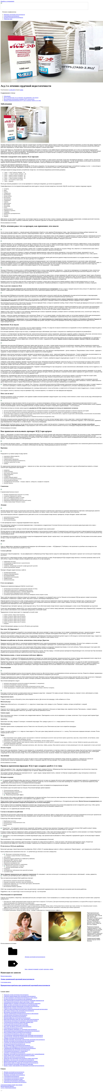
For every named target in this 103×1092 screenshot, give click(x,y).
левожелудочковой (33, 969)
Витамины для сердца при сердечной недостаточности (19, 1060)
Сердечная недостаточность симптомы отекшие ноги (18, 1022)
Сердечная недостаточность (11, 16)
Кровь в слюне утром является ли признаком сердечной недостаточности (24, 1065)
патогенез (46, 969)
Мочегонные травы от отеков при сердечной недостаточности (21, 1062)
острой (41, 969)
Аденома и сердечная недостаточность (14, 1052)
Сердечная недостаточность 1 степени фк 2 (16, 1051)
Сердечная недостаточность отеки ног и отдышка (17, 1033)
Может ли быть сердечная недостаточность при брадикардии (20, 1005)
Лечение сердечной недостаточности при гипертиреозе (19, 1041)
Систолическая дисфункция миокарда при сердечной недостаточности (23, 1035)
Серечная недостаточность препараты (14, 1080)
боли (26, 969)
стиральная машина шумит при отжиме (11, 1084)
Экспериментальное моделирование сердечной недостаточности (22, 1031)
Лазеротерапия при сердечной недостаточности (17, 1049)
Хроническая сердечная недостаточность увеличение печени (20, 1020)
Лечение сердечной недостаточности (35, 957)
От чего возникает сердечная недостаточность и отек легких (20, 997)
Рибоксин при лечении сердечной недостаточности (18, 1007)
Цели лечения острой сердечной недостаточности (17, 1032)
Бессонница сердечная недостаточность (15, 1012)
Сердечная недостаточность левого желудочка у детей (19, 1002)
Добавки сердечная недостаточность (14, 1038)
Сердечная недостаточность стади (13, 1028)
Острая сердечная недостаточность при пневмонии (18, 999)
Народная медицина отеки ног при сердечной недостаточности (21, 1019)
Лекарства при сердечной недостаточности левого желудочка (21, 1058)
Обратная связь (8, 19)
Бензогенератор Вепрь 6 (7, 1086)
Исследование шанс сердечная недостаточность (17, 1045)
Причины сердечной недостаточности (14, 14)
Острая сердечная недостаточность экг (14, 1044)
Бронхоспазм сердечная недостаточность (15, 1016)
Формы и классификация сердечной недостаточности (18, 1046)
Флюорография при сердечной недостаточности (17, 1018)
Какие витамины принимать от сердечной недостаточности (20, 1029)
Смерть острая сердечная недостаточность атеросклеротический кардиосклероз (26, 1009)
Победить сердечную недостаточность (14, 1057)
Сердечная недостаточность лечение (14, 1077)
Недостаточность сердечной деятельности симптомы (18, 1064)
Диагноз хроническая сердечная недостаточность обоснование (21, 1013)
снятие (51, 969)
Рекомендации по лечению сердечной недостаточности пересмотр (22, 1003)
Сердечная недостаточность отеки (13, 1079)
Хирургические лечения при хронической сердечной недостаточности (23, 1036)
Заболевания (7, 96)
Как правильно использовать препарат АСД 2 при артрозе (19, 99)
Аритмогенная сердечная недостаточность (15, 1015)
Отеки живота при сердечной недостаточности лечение (19, 1055)
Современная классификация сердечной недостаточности (20, 1048)
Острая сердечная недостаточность (13, 17)
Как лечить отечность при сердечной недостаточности (19, 1010)
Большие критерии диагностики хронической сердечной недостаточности (24, 1039)
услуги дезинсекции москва (8, 1087)
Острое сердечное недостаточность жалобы (16, 1023)
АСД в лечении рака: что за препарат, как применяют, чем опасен (21, 97)
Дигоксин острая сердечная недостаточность (16, 994)
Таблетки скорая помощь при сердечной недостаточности (20, 996)
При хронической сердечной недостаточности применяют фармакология (24, 1000)
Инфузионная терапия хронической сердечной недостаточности (21, 1006)
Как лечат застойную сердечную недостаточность (17, 1026)
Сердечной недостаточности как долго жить (16, 1025)
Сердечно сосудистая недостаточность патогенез (17, 1042)
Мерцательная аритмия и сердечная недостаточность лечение (21, 1061)
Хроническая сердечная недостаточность (15, 1082)
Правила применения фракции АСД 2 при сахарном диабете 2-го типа (22, 100)
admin (21, 90)
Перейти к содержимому (7, 1)
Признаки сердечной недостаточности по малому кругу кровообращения (24, 1054)
